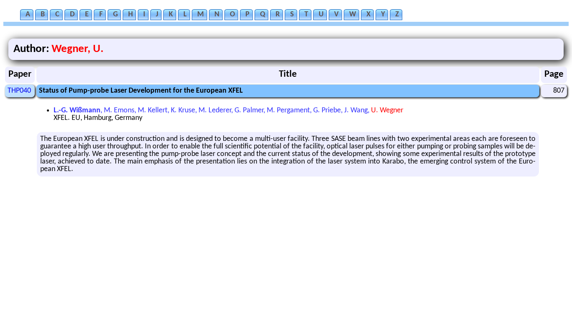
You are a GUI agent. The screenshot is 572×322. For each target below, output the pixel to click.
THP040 (19, 91)
